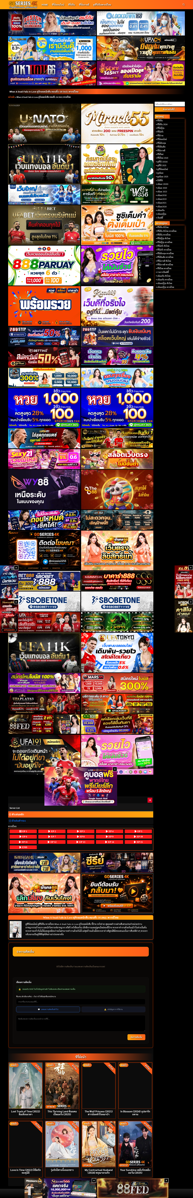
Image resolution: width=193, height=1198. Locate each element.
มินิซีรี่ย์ (160, 180)
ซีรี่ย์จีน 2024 (162, 124)
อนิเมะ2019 (161, 199)
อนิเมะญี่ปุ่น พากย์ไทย (165, 287)
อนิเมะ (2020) (162, 184)
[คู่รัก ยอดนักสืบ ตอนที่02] (150, 800)
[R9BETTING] (44, 357)
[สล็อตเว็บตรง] (117, 459)
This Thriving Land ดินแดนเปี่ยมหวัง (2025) (62, 1113)
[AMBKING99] (117, 265)
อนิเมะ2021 (161, 203)
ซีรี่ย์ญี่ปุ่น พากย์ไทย (164, 242)
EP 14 (110, 842)
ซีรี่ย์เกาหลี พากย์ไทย (165, 264)
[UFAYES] (44, 622)
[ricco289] (117, 306)
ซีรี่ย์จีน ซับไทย (163, 227)
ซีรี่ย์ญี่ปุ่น (160, 128)
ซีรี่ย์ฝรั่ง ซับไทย (163, 246)
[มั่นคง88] (44, 893)
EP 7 (53, 836)
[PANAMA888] (9, 581)
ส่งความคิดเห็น (136, 1037)
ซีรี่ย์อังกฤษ (161, 143)
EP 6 (24, 836)
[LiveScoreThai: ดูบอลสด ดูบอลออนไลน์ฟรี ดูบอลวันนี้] (81, 786)
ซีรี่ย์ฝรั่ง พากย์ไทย (164, 250)
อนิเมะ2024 (161, 206)
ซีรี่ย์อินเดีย (161, 147)
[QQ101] (117, 724)
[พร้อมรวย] (44, 306)
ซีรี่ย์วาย (160, 135)
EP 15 (139, 842)
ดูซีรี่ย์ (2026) (162, 162)
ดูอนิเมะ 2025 (162, 176)
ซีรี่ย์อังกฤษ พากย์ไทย (165, 253)
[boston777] (52, 23)
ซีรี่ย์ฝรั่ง (160, 132)
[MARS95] (117, 683)
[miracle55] (117, 123)
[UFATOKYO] (117, 652)
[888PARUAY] (44, 265)
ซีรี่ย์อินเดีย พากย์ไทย (165, 257)
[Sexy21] (44, 459)
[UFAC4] (141, 48)
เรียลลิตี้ (160, 218)
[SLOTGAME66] (184, 581)
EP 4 (110, 831)
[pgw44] (117, 622)
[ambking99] (117, 755)
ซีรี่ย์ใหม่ (160, 154)
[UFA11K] (44, 164)
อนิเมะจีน (161, 210)
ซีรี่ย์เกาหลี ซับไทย (164, 261)
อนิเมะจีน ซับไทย (163, 276)
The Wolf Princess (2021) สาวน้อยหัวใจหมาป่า (99, 1113)
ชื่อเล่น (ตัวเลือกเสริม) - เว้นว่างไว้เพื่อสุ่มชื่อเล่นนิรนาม (36, 996)
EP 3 (82, 831)
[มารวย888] (184, 616)
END (24, 847)
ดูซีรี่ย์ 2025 (161, 165)
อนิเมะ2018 (161, 195)
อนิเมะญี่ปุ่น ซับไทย (164, 283)
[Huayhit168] (52, 48)
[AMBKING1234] (117, 164)
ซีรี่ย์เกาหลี (84, 4)
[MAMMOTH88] (44, 378)
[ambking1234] (117, 378)
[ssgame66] (60, 1188)
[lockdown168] (141, 23)
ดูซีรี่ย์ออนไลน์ (162, 169)
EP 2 (53, 831)
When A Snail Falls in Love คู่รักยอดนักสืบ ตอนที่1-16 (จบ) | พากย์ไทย (43, 91)
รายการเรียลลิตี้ (163, 272)
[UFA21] (44, 438)
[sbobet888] (44, 581)
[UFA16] (44, 652)
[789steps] (44, 336)
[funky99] (117, 356)
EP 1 (24, 831)
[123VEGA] (117, 520)
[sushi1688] (117, 225)
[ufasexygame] (44, 683)
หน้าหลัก (11, 97)
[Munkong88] (117, 550)
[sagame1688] (44, 863)
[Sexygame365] (141, 73)
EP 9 (110, 836)
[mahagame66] (52, 73)
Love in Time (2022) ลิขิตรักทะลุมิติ (25, 1171)
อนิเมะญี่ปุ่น (161, 214)
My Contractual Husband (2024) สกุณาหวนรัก (99, 1171)
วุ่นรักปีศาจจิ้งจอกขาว (62, 1169)
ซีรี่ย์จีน (71, 4)
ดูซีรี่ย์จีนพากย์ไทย (102, 4)
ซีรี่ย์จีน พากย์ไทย (164, 235)
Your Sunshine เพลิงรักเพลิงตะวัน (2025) (135, 1171)
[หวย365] (44, 408)
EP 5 (139, 831)
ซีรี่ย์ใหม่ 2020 (162, 158)
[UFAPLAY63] (44, 704)
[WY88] (44, 489)
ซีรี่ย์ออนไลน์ (58, 4)
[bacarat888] (117, 581)
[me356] (44, 194)
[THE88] (117, 489)
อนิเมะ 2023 (162, 191)
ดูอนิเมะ (160, 173)
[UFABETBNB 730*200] (117, 438)
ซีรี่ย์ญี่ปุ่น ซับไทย (163, 238)
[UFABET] (44, 225)
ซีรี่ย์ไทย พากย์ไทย (164, 268)
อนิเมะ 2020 (162, 188)
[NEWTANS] (9, 616)
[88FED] (44, 724)
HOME (45, 4)
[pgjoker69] (117, 704)
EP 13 (82, 842)
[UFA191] (44, 755)
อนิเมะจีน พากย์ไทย (164, 279)
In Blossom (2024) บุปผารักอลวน (135, 1113)
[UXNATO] (44, 123)
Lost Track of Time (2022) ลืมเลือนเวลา (25, 1113)
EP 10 (139, 836)
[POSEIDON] (44, 520)
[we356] (117, 194)
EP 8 (82, 836)
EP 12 (53, 842)
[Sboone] (44, 601)
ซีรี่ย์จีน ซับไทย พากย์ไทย (166, 231)
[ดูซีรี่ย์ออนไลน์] (117, 863)
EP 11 (24, 842)
